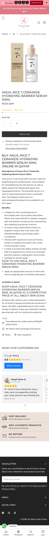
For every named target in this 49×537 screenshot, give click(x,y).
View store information (16, 148)
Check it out (36, 3)
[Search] (39, 22)
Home (5, 34)
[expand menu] (3, 18)
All (14, 34)
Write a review (14, 365)
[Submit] (44, 479)
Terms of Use (39, 486)
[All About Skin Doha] (24, 22)
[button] (44, 22)
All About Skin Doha (37, 519)
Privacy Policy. (8, 489)
